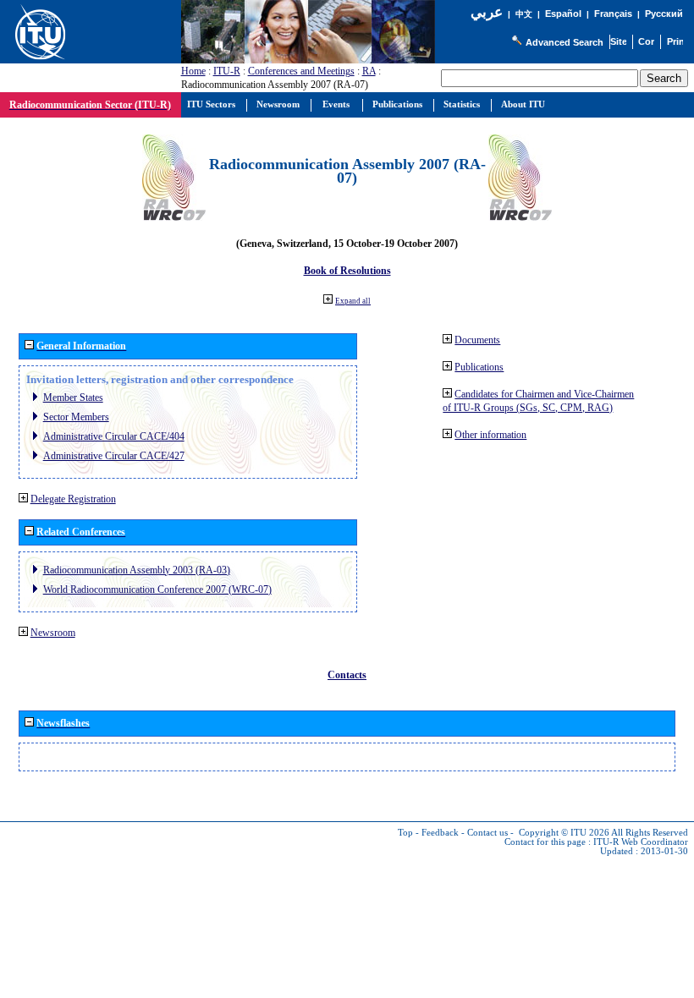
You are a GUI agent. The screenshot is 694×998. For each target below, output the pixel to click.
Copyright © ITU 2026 (564, 832)
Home (193, 71)
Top (405, 832)
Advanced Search (564, 42)
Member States (73, 397)
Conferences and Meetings (301, 71)
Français (613, 13)
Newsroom (52, 633)
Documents (477, 340)
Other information (490, 435)
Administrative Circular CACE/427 (114, 456)
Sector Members (76, 417)
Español (563, 13)
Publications (479, 367)
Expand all (353, 301)
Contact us (487, 832)
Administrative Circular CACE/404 (114, 436)
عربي (487, 12)
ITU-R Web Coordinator (640, 842)
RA (369, 71)
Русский (664, 13)
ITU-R (226, 71)
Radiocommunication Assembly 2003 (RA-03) (136, 570)
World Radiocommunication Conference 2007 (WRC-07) (157, 589)
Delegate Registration (73, 499)
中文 (523, 14)
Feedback (440, 832)
